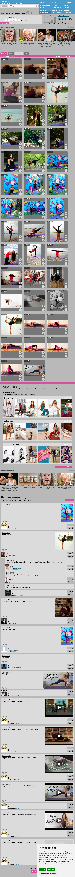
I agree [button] (43, 869)
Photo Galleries (45, 5)
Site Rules (55, 3)
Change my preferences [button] (48, 873)
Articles (54, 5)
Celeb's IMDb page (63, 16)
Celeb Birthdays (57, 10)
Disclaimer (67, 10)
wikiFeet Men (44, 13)
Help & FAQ (67, 3)
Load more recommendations (63, 467)
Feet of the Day (56, 8)
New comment (69, 500)
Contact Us (67, 13)
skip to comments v (67, 383)
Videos (42, 8)
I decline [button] (51, 869)
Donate (66, 5)
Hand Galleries (56, 13)
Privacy (66, 8)
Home (44, 3)
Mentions (43, 10)
